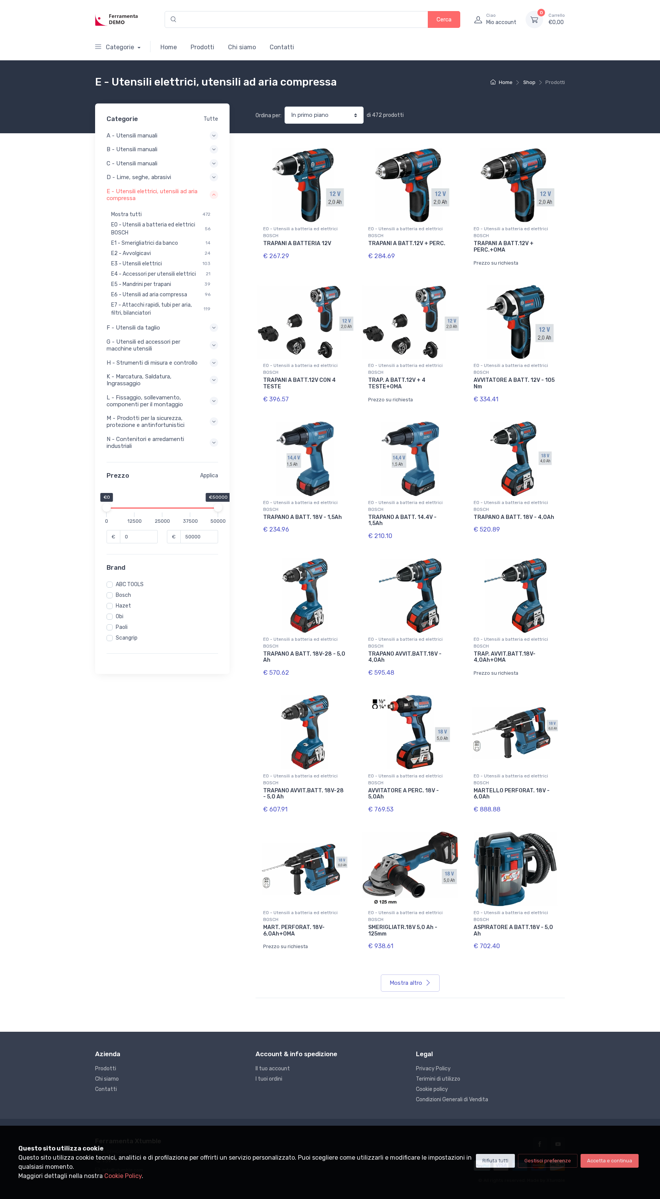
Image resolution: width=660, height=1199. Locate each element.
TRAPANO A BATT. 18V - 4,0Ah (514, 517)
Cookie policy (432, 1089)
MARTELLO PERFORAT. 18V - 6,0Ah (512, 793)
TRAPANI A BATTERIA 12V (297, 243)
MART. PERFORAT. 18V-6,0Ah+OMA (294, 930)
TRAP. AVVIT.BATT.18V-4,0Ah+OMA (504, 657)
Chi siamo (242, 47)
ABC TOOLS (130, 584)
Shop (529, 82)
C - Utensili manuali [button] (132, 163)
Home (168, 47)
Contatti (282, 47)
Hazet (123, 606)
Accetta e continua (609, 1160)
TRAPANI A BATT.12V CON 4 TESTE (299, 383)
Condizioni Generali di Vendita (452, 1099)
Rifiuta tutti (495, 1160)
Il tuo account (273, 1068)
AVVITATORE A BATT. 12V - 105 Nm (514, 383)
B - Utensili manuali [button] (132, 149)
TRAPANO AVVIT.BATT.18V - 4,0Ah (405, 657)
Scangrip (127, 638)
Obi (119, 616)
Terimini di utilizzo (438, 1079)
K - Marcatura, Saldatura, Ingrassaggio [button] (139, 380)
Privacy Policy (433, 1068)
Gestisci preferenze (547, 1160)
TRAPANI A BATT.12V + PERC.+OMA (504, 246)
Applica (209, 475)
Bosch (123, 595)
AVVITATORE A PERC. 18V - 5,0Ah (403, 793)
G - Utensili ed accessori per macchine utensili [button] (143, 345)
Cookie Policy (123, 1176)
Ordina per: (268, 115)
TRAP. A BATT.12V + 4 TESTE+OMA (396, 383)
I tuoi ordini (269, 1079)
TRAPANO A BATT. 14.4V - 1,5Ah (402, 520)
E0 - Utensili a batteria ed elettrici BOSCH (300, 232)
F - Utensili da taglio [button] (133, 327)
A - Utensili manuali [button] (132, 135)
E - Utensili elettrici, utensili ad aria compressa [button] (152, 195)
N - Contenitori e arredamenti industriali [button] (145, 442)
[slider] (106, 507)
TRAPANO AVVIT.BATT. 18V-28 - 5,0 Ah (303, 793)
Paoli (122, 627)
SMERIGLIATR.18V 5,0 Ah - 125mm (402, 930)
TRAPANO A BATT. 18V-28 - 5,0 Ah (304, 657)
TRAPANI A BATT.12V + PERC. (406, 243)
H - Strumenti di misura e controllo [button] (152, 362)
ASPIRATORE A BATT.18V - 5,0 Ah (513, 930)
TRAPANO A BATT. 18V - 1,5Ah (302, 517)
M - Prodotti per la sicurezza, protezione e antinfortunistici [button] (145, 421)
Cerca (444, 19)
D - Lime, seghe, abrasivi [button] (139, 177)
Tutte (211, 119)
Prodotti (202, 47)
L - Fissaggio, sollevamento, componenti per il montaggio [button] (145, 401)
